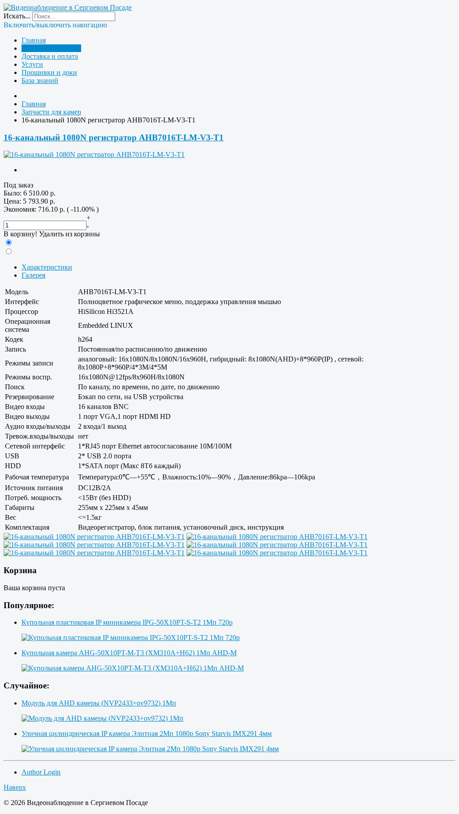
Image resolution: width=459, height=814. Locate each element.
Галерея (33, 275)
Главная (34, 40)
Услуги (32, 64)
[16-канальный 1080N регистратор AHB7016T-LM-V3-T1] (94, 154)
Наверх (15, 787)
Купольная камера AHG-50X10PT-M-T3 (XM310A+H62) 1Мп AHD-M (129, 653)
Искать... (17, 16)
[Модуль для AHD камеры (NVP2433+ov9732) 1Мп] (102, 718)
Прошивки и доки (49, 72)
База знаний (40, 80)
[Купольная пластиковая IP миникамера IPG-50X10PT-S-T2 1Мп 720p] (131, 637)
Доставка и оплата (50, 56)
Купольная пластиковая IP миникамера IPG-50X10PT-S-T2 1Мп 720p (127, 622)
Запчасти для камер (51, 48)
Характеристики (47, 267)
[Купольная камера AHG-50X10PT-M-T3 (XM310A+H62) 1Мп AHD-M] (133, 668)
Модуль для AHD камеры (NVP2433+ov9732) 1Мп (99, 703)
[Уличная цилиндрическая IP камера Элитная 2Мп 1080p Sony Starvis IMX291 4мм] (150, 749)
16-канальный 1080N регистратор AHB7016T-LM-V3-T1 (114, 137)
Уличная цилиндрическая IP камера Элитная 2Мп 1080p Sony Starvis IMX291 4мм (147, 733)
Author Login (41, 772)
